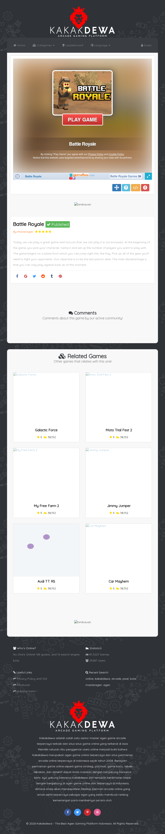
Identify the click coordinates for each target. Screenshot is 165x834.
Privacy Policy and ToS (31, 678)
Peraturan (23, 685)
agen (106, 685)
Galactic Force (46, 430)
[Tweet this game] (34, 276)
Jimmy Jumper (119, 506)
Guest (147, 45)
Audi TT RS (46, 581)
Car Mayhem (119, 581)
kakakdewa (102, 678)
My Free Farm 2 (46, 506)
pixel (126, 678)
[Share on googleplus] (25, 276)
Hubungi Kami (25, 691)
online (89, 678)
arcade (116, 678)
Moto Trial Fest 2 (119, 430)
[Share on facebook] (17, 276)
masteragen (94, 685)
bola (133, 678)
